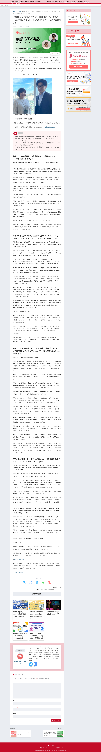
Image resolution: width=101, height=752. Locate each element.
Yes (86, 1)
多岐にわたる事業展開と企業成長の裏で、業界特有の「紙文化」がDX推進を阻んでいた (36, 136)
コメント (16, 682)
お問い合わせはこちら (20, 572)
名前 (15, 700)
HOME (51, 745)
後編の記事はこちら (50, 127)
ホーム (37, 747)
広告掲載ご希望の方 (61, 747)
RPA (60, 587)
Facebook (35, 666)
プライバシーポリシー (50, 747)
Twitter (31, 666)
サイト (14, 713)
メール (15, 707)
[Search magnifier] (100, 5)
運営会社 (42, 747)
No (88, 1)
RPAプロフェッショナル (55, 589)
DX (42, 589)
